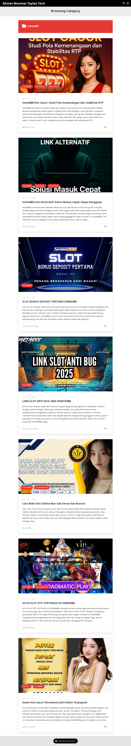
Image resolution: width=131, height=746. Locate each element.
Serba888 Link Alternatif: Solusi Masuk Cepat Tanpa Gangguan (62, 202)
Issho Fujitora (30, 326)
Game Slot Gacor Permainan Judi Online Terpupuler (55, 702)
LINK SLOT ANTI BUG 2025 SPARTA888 (46, 401)
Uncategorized (42, 487)
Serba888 (27, 86)
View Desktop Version (67, 741)
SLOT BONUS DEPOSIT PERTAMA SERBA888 (49, 301)
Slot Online (53, 86)
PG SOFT (26, 686)
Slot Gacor (40, 86)
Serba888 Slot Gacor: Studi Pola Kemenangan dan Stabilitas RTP (62, 102)
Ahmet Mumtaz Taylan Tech (24, 3)
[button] (128, 3)
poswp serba (28, 627)
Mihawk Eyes (28, 127)
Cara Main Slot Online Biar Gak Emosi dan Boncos (53, 503)
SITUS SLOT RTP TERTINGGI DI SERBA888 (48, 603)
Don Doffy (26, 528)
